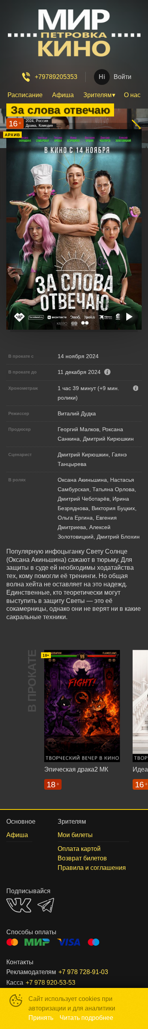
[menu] (74, 95)
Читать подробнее (86, 1017)
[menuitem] (25, 95)
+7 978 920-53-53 (50, 982)
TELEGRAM (45, 905)
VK (18, 905)
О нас (132, 95)
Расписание (25, 95)
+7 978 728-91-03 (83, 972)
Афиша (63, 95)
